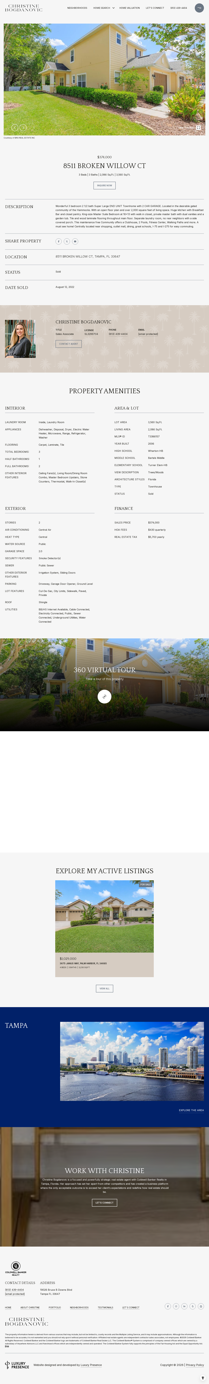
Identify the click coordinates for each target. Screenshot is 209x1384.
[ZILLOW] (201, 1306)
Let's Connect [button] (105, 1202)
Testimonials (105, 1307)
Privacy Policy (195, 1365)
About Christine (30, 1307)
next (23, 127)
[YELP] (193, 1306)
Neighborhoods (77, 7)
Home (8, 1307)
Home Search (101, 7)
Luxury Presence (91, 1365)
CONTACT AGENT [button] (68, 344)
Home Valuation (129, 7)
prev (14, 127)
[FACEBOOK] (168, 1306)
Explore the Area (191, 1110)
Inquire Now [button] (104, 185)
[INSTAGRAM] (176, 1306)
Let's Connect (131, 1307)
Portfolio (55, 1307)
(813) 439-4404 (178, 7)
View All (105, 988)
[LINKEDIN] (184, 1306)
